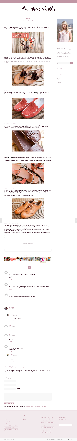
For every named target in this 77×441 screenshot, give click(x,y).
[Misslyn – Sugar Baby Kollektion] (1, 220)
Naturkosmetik (49, 427)
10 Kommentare (30, 243)
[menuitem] (28, 1)
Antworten (10, 279)
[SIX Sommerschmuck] (19, 259)
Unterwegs (50, 432)
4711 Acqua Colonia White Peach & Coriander (10, 425)
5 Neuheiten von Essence (7, 417)
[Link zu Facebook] (67, 9)
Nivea (53, 427)
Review (42, 430)
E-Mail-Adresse (19, 384)
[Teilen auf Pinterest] (37, 250)
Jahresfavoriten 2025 (7, 423)
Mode (42, 427)
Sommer (48, 430)
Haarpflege (51, 420)
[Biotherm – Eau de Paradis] (13, 259)
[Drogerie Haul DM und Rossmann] (25, 259)
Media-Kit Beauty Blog (62, 417)
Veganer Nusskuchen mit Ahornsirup (9, 427)
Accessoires (47, 415)
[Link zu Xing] (72, 9)
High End (48, 422)
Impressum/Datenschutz (62, 419)
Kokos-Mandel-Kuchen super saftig (9, 419)
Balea (50, 415)
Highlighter (52, 422)
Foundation (47, 420)
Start (59, 415)
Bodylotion (42, 417)
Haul (45, 422)
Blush (53, 415)
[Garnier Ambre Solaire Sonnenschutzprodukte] (48, 259)
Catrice (46, 417)
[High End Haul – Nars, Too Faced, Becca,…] (37, 259)
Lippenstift (42, 425)
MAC (45, 425)
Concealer (52, 417)
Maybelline (51, 425)
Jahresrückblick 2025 (7, 421)
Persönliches (59, 82)
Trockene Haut (46, 432)
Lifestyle (58, 81)
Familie (44, 420)
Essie (41, 420)
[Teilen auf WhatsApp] (28, 250)
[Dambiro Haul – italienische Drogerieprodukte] (31, 259)
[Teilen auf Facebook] (9, 250)
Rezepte (45, 430)
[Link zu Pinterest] (70, 9)
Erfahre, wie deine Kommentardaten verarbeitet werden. (36, 406)
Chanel (49, 417)
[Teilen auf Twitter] (18, 250)
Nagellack (45, 427)
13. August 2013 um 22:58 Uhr (9, 368)
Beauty (58, 77)
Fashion (28, 18)
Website (18, 388)
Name (18, 381)
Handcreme (42, 422)
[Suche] (49, 1)
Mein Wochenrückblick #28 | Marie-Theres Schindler (14, 367)
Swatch (51, 430)
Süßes (42, 432)
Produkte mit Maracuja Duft (8, 415)
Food (58, 79)
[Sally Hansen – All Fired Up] (7, 259)
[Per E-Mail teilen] (46, 250)
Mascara (48, 425)
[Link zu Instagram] (65, 9)
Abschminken (43, 415)
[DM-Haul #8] (42, 260)
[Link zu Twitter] (68, 9)
